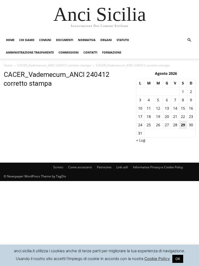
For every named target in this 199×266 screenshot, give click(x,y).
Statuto (123, 40)
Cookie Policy (157, 258)
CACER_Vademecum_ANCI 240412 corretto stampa (54, 65)
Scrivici (58, 167)
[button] (189, 40)
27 (167, 124)
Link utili (122, 167)
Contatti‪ (90, 52)
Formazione (111, 52)
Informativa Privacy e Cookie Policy (158, 167)
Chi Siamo (26, 40)
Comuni (45, 40)
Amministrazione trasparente (30, 52)
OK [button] (177, 259)
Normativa (87, 40)
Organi (106, 40)
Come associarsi (80, 167)
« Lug (140, 140)
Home (10, 40)
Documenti (64, 40)
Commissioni (69, 52)
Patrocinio (104, 167)
